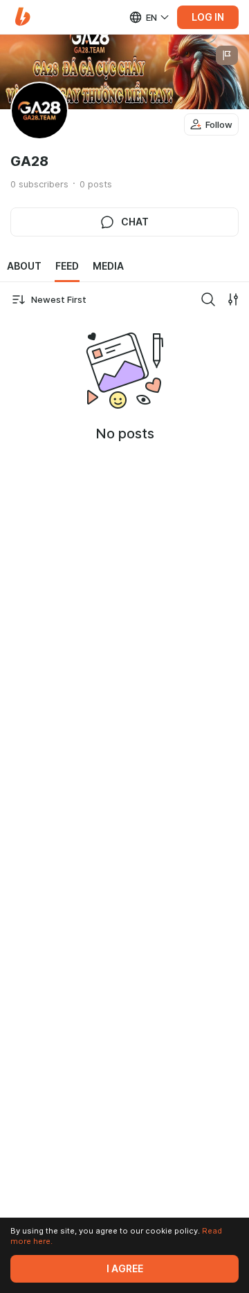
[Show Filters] (233, 299)
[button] (22, 17)
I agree (125, 1268)
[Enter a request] (208, 299)
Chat (135, 221)
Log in (208, 17)
